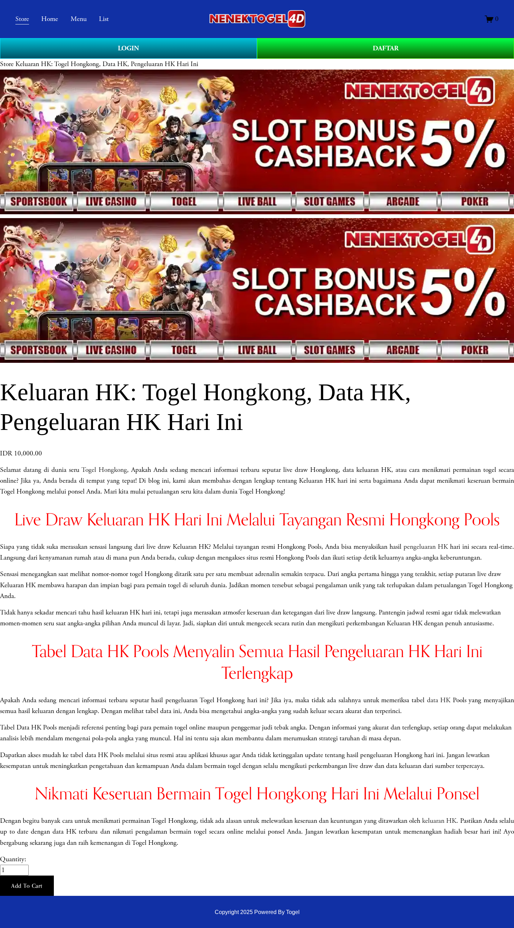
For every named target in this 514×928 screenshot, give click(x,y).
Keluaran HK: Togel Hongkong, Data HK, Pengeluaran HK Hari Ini (106, 64)
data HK (439, 700)
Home (49, 19)
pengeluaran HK (426, 546)
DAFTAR (386, 48)
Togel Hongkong (104, 470)
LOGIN (128, 48)
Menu (79, 19)
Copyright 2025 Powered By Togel (257, 912)
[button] (27, 886)
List (104, 19)
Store (7, 64)
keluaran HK (439, 821)
